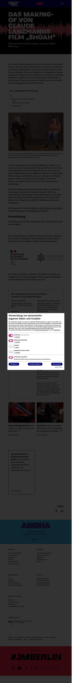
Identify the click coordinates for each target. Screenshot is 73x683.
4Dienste (17, 352)
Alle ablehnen (14, 364)
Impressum (57, 330)
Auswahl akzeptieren (35, 364)
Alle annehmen (57, 364)
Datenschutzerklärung (41, 330)
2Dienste (17, 337)
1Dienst (16, 347)
